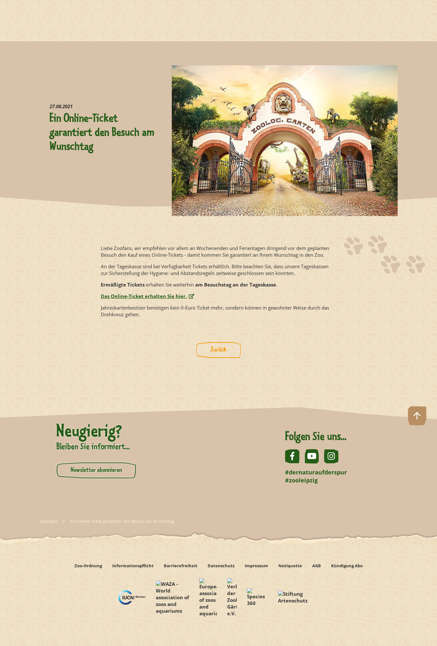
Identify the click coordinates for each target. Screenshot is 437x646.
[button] (417, 626)
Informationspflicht (133, 566)
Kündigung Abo (347, 566)
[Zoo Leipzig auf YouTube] (312, 456)
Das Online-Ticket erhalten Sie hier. (144, 296)
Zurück (218, 349)
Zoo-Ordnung (88, 566)
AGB (316, 566)
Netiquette (290, 566)
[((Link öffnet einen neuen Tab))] (132, 597)
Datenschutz (221, 566)
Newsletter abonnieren (96, 470)
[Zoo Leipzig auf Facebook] (292, 456)
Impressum (256, 566)
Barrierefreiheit (180, 566)
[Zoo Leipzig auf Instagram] (331, 456)
